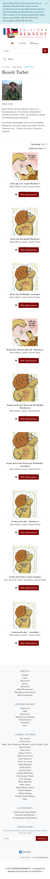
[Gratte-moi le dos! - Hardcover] (25, 503)
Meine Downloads (25, 695)
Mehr (25, 799)
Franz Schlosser (25, 758)
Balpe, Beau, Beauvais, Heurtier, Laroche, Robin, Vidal (25, 744)
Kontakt (25, 674)
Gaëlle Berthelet (25, 764)
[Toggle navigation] (5, 59)
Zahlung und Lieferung (25, 716)
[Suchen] (45, 50)
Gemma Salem (25, 770)
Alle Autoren (25, 738)
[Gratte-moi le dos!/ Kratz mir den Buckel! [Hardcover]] (25, 387)
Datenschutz (25, 713)
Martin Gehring (25, 793)
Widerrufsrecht (25, 719)
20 (37, 148)
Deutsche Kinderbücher (25, 814)
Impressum (25, 708)
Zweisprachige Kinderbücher (25, 817)
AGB (25, 711)
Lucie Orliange (25, 778)
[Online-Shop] (25, 33)
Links (25, 677)
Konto (25, 683)
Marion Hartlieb (25, 790)
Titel (38, 144)
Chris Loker (25, 750)
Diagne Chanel (25, 752)
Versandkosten (42, 857)
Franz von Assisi (25, 761)
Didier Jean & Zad (25, 755)
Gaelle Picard (25, 767)
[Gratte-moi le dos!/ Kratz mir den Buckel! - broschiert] (25, 445)
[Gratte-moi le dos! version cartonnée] (25, 559)
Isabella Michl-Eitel (25, 773)
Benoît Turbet (25, 747)
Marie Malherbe (25, 781)
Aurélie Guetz (25, 741)
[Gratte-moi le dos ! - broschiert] (25, 614)
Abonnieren (41, 838)
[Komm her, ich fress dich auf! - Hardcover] (25, 332)
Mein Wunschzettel (25, 689)
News (25, 725)
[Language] (13, 43)
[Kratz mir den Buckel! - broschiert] (25, 276)
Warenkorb (25, 680)
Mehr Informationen (28, 194)
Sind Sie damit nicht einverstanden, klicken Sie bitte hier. (20, 19)
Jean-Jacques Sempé (25, 775)
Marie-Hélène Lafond (25, 787)
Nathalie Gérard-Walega (25, 796)
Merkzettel (25, 686)
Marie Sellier (25, 784)
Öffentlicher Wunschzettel (25, 692)
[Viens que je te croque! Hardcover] (25, 166)
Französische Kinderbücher (25, 812)
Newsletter (25, 722)
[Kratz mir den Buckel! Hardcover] (25, 221)
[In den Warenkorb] (16, 194)
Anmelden (22, 43)
